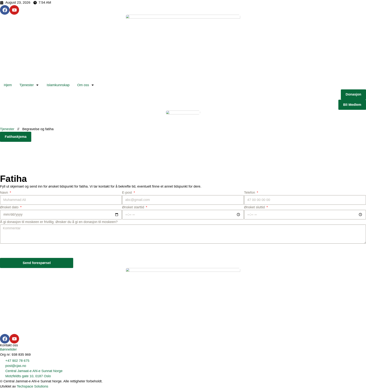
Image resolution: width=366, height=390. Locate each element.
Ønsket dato (9, 207)
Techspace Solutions (32, 386)
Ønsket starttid (133, 207)
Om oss (83, 85)
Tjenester (26, 85)
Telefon (250, 192)
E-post (127, 192)
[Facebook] (5, 10)
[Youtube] (14, 10)
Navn (4, 192)
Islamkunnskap (58, 85)
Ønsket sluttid (255, 207)
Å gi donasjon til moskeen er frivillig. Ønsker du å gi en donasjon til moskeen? (59, 222)
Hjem (8, 85)
